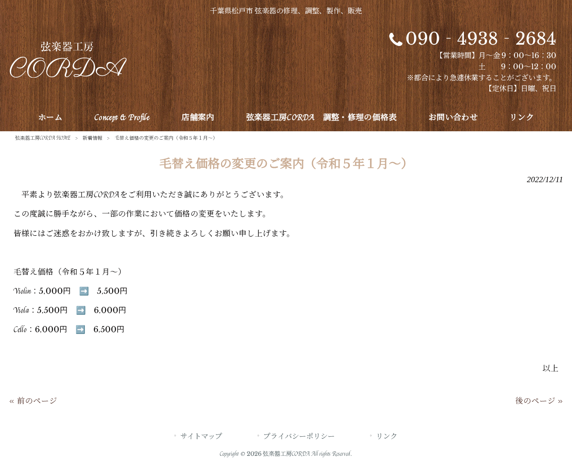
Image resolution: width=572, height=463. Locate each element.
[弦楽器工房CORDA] (68, 75)
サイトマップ (201, 436)
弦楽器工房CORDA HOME (43, 138)
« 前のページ (33, 401)
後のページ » (539, 401)
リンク (386, 436)
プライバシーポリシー (299, 436)
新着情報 (92, 138)
